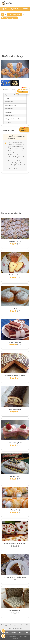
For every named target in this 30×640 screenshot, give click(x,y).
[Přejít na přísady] (3, 631)
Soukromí (5, 632)
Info (20, 632)
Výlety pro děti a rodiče (15, 628)
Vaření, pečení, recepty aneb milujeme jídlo (15, 625)
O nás (26, 632)
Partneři (13, 632)
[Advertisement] (15, 37)
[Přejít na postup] (3, 636)
